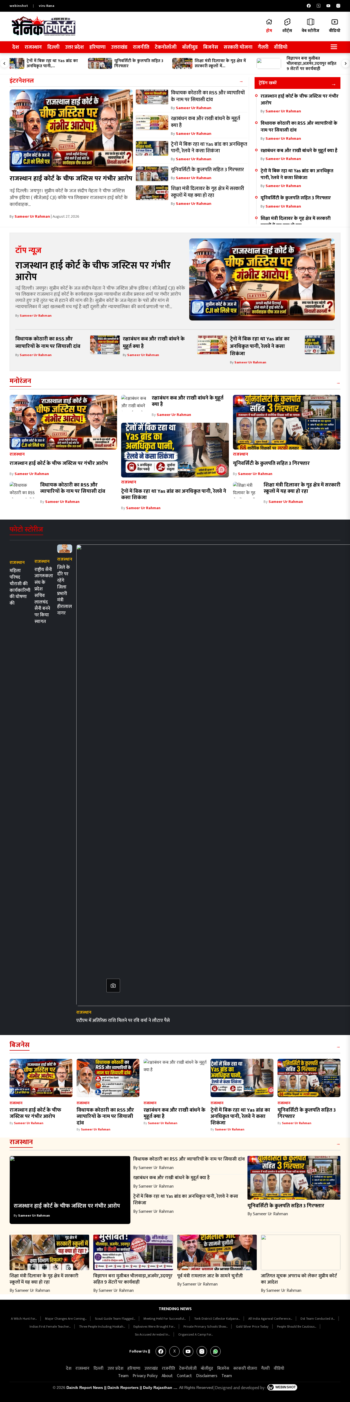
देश (15, 47)
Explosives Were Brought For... (154, 1326)
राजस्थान (33, 47)
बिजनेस (210, 47)
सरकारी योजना (238, 47)
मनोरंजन (20, 381)
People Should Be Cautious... (297, 1326)
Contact (184, 1376)
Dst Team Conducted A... (318, 1318)
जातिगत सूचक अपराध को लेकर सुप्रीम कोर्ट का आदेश (299, 1279)
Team (123, 1376)
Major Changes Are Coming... (66, 1318)
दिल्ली (53, 47)
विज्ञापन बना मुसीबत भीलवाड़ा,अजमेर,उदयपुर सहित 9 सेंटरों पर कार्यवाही (133, 1279)
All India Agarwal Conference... (270, 1318)
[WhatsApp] (215, 1351)
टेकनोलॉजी (166, 47)
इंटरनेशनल (22, 81)
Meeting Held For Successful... (165, 1318)
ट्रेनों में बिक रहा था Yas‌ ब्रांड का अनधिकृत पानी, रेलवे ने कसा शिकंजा (297, 174)
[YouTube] (328, 6)
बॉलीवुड (190, 47)
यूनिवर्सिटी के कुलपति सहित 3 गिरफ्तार (296, 198)
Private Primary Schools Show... (205, 1326)
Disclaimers (206, 1376)
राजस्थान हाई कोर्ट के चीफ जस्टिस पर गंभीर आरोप (71, 178)
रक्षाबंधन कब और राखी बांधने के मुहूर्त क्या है (299, 151)
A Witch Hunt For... (24, 1318)
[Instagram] (338, 6)
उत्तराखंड (119, 47)
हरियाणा (97, 47)
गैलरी (263, 47)
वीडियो (280, 47)
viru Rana (46, 6)
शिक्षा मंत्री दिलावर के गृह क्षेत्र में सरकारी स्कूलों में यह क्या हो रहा (296, 221)
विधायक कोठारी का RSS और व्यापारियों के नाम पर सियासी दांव (299, 126)
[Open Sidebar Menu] (333, 47)
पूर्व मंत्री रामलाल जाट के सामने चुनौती (210, 1276)
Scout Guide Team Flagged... (115, 1318)
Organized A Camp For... (195, 1334)
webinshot (19, 6)
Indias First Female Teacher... (50, 1326)
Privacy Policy (145, 1376)
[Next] (345, 63)
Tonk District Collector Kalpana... (217, 1318)
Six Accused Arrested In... (153, 1334)
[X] (318, 6)
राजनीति (141, 47)
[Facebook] (309, 6)
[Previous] (4, 63)
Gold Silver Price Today (252, 1326)
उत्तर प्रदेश (74, 47)
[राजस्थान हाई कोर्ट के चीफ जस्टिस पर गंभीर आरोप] (71, 130)
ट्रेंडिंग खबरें (268, 83)
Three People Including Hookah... (102, 1326)
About (167, 1376)
